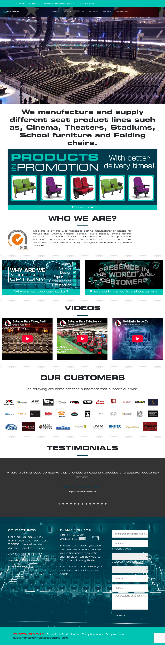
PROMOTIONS (122, 12)
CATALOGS (93, 12)
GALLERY (80, 12)
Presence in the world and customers (124, 291)
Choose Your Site (25, 4)
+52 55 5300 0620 (24, 554)
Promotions (82, 207)
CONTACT (107, 12)
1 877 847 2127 (85, 4)
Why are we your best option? (41, 291)
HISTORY (67, 12)
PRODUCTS (54, 12)
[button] (59, 503)
